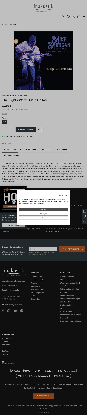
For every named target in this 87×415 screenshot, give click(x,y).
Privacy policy (63, 195)
